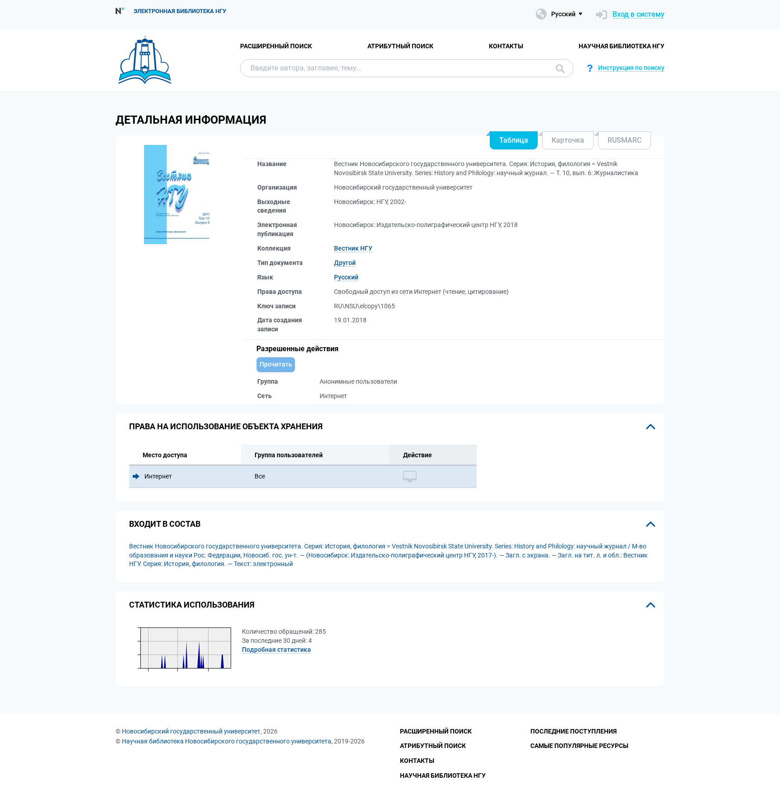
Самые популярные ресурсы (579, 745)
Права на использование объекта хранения (226, 426)
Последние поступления (573, 731)
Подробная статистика (276, 649)
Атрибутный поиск (400, 46)
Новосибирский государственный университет (191, 731)
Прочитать (276, 364)
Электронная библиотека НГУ (180, 11)
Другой (345, 262)
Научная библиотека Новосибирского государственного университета (226, 741)
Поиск (558, 68)
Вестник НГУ (353, 248)
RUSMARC (624, 140)
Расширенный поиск (276, 46)
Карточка (568, 140)
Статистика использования (192, 604)
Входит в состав (164, 524)
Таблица (513, 140)
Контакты (506, 46)
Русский (346, 277)
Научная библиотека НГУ (621, 46)
